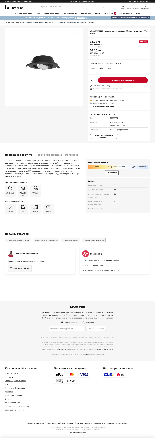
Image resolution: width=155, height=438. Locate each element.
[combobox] (72, 6)
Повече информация (49, 154)
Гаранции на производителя (17, 406)
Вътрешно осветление (17, 23)
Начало (7, 23)
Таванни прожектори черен (94, 240)
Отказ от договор (12, 373)
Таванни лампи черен (70, 240)
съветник (21, 410)
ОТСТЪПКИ (108, 13)
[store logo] (14, 7)
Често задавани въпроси (15, 381)
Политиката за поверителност (103, 349)
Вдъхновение (10, 410)
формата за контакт (65, 349)
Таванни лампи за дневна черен (46, 240)
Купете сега (80, 18)
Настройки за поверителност (36, 423)
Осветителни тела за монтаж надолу (37, 23)
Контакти (9, 377)
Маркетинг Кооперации (15, 388)
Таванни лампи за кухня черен (18, 240)
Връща (8, 384)
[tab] (18, 155)
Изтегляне (71, 154)
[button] (78, 33)
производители (90, 354)
